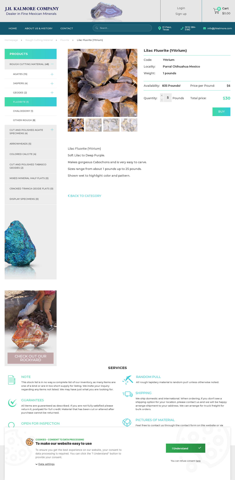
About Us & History (38, 28)
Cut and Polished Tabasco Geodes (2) (28, 166)
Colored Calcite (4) (23, 154)
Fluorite (64, 40)
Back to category (85, 196)
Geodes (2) (20, 92)
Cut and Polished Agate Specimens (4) (26, 132)
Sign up (181, 13)
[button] (134, 82)
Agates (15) (20, 74)
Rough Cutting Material (39, 40)
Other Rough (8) (24, 120)
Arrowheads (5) (20, 143)
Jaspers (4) (20, 83)
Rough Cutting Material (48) (29, 64)
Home (13, 28)
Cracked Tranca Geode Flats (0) (31, 188)
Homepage (11, 40)
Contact (66, 28)
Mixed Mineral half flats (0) (29, 178)
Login (181, 8)
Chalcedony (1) (23, 111)
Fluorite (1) (21, 101)
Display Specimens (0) (24, 199)
